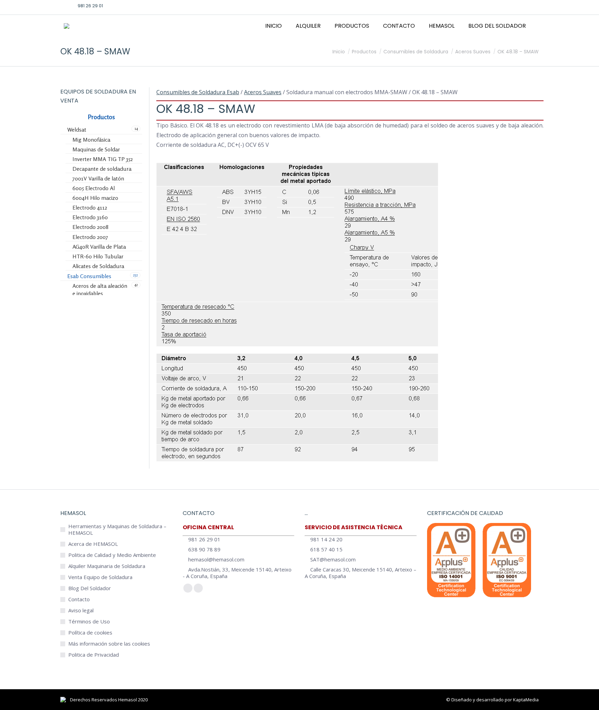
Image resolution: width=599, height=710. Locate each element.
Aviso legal (81, 610)
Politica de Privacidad (93, 654)
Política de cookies (90, 632)
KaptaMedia (526, 699)
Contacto (79, 599)
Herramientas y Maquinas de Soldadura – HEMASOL (117, 529)
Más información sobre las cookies (109, 643)
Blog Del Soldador (89, 588)
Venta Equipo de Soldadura (100, 577)
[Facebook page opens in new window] (490, 5)
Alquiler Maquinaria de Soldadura (106, 566)
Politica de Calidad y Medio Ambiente (112, 555)
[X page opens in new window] (501, 5)
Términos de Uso (89, 621)
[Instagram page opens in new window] (511, 5)
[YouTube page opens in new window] (522, 5)
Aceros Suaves (262, 92)
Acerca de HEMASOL (93, 544)
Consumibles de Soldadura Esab (197, 92)
